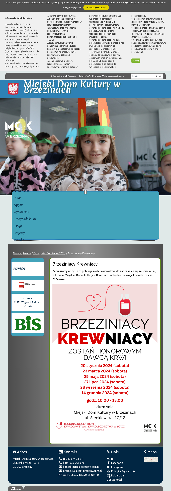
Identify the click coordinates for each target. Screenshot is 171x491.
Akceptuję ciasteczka (96, 7)
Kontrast (97, 76)
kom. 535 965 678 (73, 462)
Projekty (19, 233)
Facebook (117, 462)
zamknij (136, 61)
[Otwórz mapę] (151, 459)
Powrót (19, 269)
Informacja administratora (114, 76)
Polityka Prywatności (123, 471)
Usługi (18, 226)
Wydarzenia (21, 212)
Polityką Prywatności (81, 2)
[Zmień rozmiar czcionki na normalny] (86, 76)
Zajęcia (18, 205)
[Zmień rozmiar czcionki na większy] (88, 76)
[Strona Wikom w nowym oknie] (15, 488)
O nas (17, 198)
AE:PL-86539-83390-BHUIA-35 (81, 474)
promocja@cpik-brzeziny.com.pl (82, 470)
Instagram (117, 467)
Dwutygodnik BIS (25, 219)
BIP (113, 458)
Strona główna (58, 76)
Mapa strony (72, 76)
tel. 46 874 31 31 (72, 458)
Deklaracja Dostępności (115, 477)
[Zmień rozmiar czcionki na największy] (90, 76)
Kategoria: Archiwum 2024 (49, 253)
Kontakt (19, 240)
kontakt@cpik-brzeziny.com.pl (80, 466)
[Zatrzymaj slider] (85, 192)
